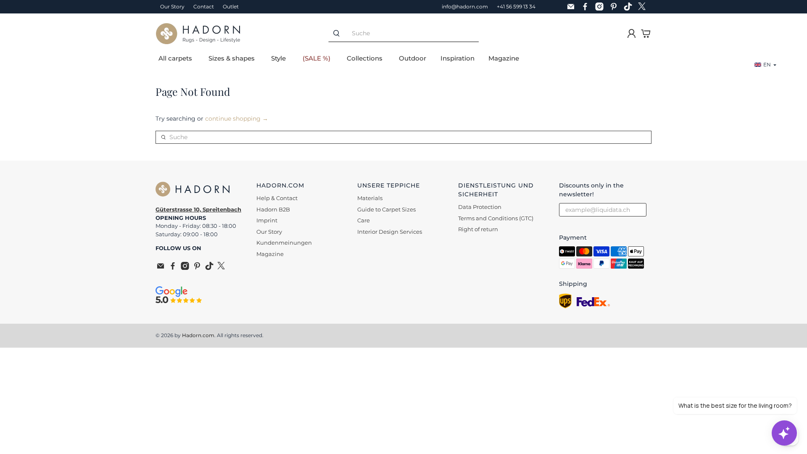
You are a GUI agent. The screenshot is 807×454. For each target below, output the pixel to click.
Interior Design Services (389, 231)
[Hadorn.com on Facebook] (587, 7)
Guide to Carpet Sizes (386, 209)
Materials (369, 198)
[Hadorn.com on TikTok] (630, 7)
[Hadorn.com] (198, 33)
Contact (203, 6)
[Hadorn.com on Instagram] (601, 7)
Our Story (172, 6)
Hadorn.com (198, 335)
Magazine (503, 58)
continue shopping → (236, 118)
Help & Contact (277, 198)
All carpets (175, 58)
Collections (364, 58)
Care (363, 220)
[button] (766, 65)
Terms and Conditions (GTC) (495, 218)
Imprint (266, 220)
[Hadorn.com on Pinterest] (616, 7)
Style (278, 58)
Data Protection (479, 206)
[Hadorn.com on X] (644, 7)
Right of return (478, 229)
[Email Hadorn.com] (573, 7)
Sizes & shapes (231, 58)
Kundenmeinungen (284, 242)
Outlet (231, 6)
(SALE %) (316, 58)
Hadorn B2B (273, 209)
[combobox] (411, 33)
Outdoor (412, 58)
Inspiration (457, 58)
